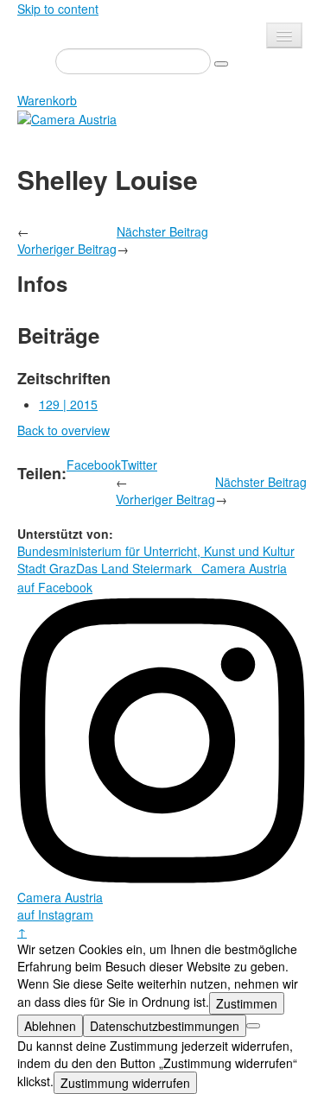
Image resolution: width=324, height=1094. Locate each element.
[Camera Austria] (67, 117)
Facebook (94, 464)
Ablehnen (50, 1025)
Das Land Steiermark (134, 568)
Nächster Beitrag (162, 231)
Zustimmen (246, 1003)
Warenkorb (47, 100)
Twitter (139, 464)
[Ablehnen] (253, 1025)
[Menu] (284, 35)
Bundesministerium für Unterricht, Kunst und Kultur (156, 551)
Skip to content (57, 8)
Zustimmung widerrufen (125, 1082)
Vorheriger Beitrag (67, 248)
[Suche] (221, 63)
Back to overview (63, 430)
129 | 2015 (68, 404)
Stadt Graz (46, 568)
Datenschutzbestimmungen (164, 1025)
